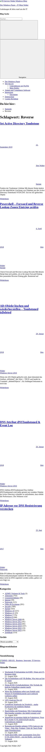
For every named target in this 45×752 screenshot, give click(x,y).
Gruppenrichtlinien (12, 598)
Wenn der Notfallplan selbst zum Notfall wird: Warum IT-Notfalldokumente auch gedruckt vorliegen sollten (22, 693)
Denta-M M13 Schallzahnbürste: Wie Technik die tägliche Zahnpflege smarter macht (23, 686)
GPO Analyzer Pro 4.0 (13, 700)
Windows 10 (9, 611)
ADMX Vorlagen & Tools (15, 593)
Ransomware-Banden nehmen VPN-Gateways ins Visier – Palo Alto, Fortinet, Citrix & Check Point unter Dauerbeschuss (24, 728)
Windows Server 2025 (13, 630)
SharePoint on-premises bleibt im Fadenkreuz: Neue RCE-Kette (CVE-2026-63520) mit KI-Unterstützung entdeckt (24, 719)
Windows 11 (9, 613)
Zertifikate (9, 632)
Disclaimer (14, 95)
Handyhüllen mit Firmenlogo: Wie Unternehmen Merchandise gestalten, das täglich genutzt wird (23, 712)
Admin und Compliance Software (17, 90)
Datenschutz (9, 97)
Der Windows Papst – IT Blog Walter (14, 5)
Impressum (9, 92)
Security (8, 606)
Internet (8, 600)
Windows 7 (9, 615)
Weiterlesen (4, 199)
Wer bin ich (9, 84)
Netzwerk (3, 569)
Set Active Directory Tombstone (19, 123)
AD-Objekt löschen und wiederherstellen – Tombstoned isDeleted (19, 309)
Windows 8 (9, 617)
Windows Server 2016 (8, 373)
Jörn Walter (40, 166)
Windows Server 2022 (13, 628)
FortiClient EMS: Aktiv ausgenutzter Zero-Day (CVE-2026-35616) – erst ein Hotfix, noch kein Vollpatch (23, 737)
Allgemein (9, 596)
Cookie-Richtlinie (11, 99)
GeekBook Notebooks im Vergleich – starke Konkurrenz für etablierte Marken (21, 705)
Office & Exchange (12, 604)
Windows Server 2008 (13, 619)
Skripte (38, 184)
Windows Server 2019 (13, 626)
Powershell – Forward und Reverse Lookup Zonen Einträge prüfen (21, 205)
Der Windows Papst (12, 82)
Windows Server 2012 (13, 622)
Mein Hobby (14, 88)
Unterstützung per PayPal (19, 86)
